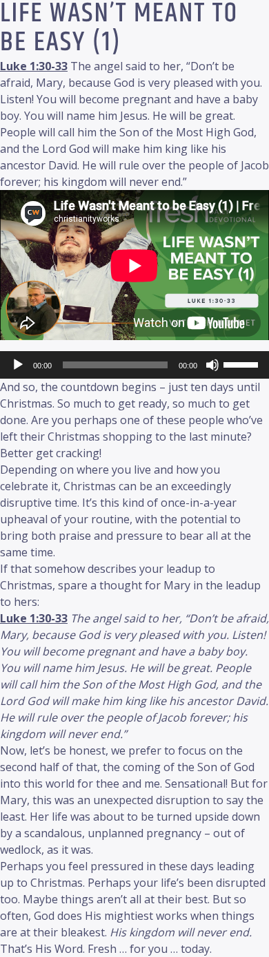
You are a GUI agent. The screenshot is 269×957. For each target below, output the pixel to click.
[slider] (242, 363)
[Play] (18, 365)
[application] (134, 365)
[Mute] (212, 365)
